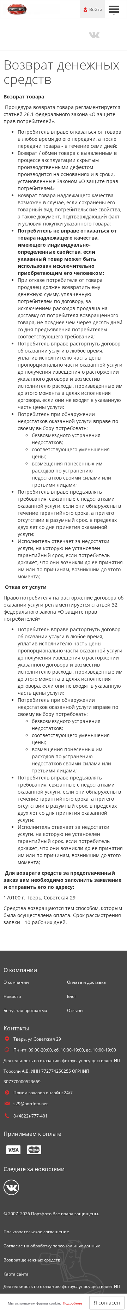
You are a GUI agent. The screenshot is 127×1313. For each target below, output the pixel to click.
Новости (12, 996)
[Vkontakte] (94, 34)
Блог (71, 996)
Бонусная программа (25, 1010)
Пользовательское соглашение (36, 1232)
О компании (16, 982)
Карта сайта (16, 1274)
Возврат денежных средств (32, 1260)
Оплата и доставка (86, 982)
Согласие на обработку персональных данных (52, 1246)
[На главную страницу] (31, 9)
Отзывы (75, 1010)
